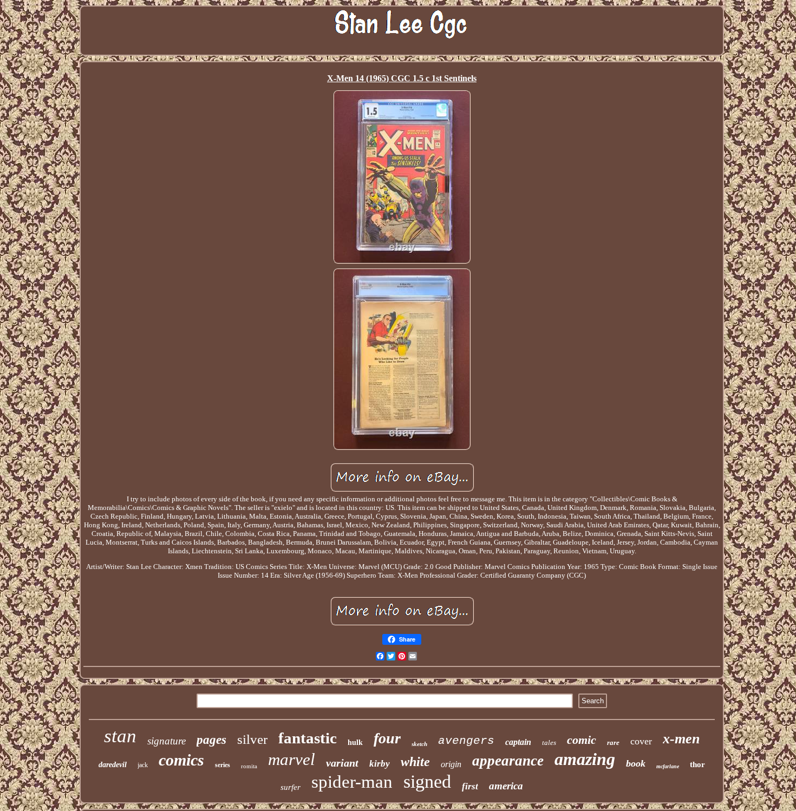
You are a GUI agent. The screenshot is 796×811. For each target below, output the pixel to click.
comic (581, 740)
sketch (419, 744)
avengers (466, 741)
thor (697, 764)
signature (166, 741)
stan (120, 736)
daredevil (113, 765)
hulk (355, 742)
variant (342, 763)
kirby (379, 763)
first (470, 786)
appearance (508, 761)
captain (518, 742)
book (635, 763)
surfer (290, 787)
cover (641, 741)
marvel (291, 759)
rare (613, 742)
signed (427, 781)
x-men (681, 739)
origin (451, 764)
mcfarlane (667, 766)
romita (249, 766)
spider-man (352, 782)
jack (143, 765)
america (506, 786)
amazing (584, 759)
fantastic (307, 738)
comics (181, 760)
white (415, 762)
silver (252, 739)
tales (549, 742)
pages (211, 740)
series (222, 765)
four (387, 738)
